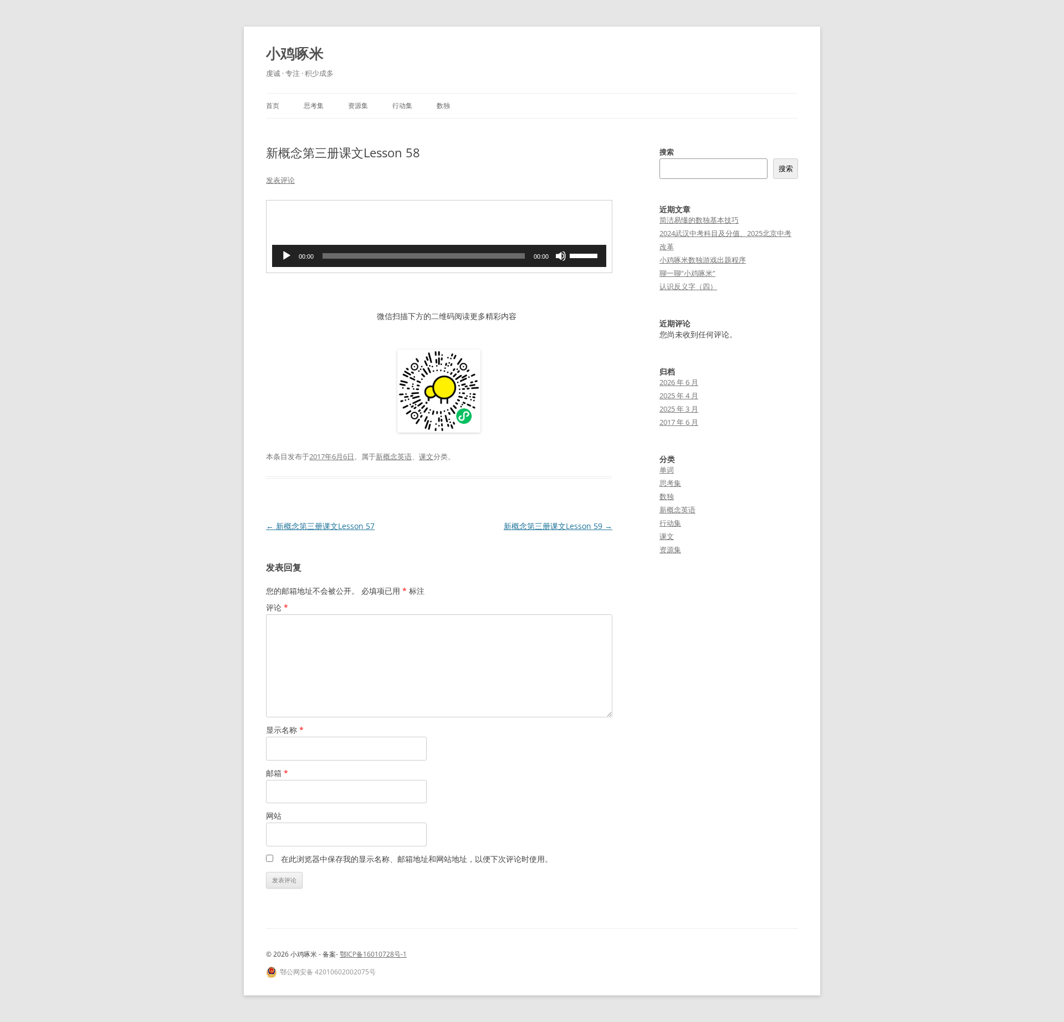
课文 (426, 456)
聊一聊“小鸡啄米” (687, 273)
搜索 (666, 152)
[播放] (286, 255)
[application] (439, 256)
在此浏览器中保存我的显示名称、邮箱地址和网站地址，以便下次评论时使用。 (417, 859)
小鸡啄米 (295, 53)
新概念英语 (394, 456)
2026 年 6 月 (678, 382)
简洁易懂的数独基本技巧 (699, 220)
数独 (443, 105)
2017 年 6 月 (678, 422)
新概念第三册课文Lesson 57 (320, 526)
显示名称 (285, 730)
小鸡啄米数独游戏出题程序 (702, 260)
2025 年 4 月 (678, 395)
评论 (277, 607)
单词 (666, 470)
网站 (274, 815)
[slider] (585, 255)
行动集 (402, 105)
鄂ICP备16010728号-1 (373, 954)
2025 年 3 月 (678, 409)
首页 (272, 105)
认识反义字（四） (688, 286)
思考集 (314, 105)
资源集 (358, 105)
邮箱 (277, 773)
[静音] (560, 255)
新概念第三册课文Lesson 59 (558, 526)
